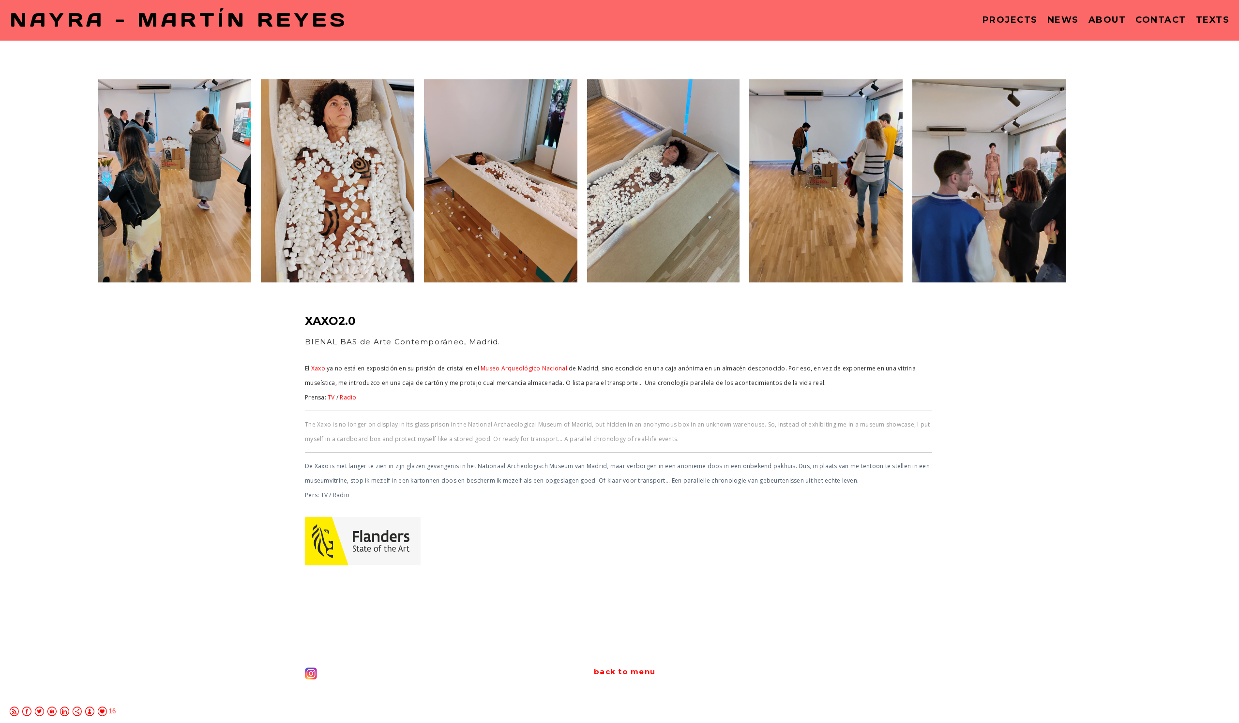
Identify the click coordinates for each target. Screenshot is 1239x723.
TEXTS (1213, 20)
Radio (348, 397)
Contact (1160, 20)
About (1107, 20)
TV (331, 397)
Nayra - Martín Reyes (179, 20)
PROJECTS (1010, 20)
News (1063, 20)
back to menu (624, 671)
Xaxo (318, 368)
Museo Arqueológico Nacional (523, 368)
